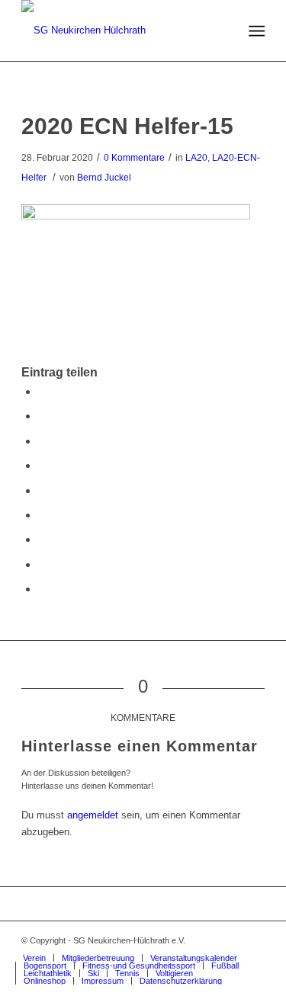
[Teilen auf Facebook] (42, 391)
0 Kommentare (134, 157)
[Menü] (255, 31)
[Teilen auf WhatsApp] (42, 440)
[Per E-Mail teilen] (42, 588)
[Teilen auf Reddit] (42, 564)
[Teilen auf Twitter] (42, 415)
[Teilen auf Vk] (42, 539)
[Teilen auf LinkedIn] (42, 490)
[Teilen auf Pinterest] (42, 465)
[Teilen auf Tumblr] (42, 514)
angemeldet (92, 815)
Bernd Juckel (104, 177)
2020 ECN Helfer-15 (127, 126)
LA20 (196, 157)
